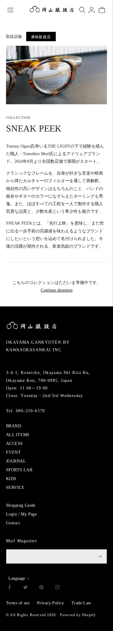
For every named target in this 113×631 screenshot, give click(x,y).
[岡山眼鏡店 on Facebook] (9, 588)
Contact (13, 523)
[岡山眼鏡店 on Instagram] (57, 588)
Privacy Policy (50, 603)
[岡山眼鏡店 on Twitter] (25, 588)
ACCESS (14, 443)
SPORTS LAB (19, 470)
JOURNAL (16, 461)
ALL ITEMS (18, 434)
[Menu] (10, 10)
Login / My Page (21, 514)
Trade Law (81, 603)
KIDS (11, 478)
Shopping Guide (21, 505)
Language (16, 578)
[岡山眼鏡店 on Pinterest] (41, 588)
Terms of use (18, 603)
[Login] (91, 10)
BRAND (13, 426)
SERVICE (15, 487)
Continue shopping (57, 290)
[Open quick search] (82, 10)
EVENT (13, 452)
